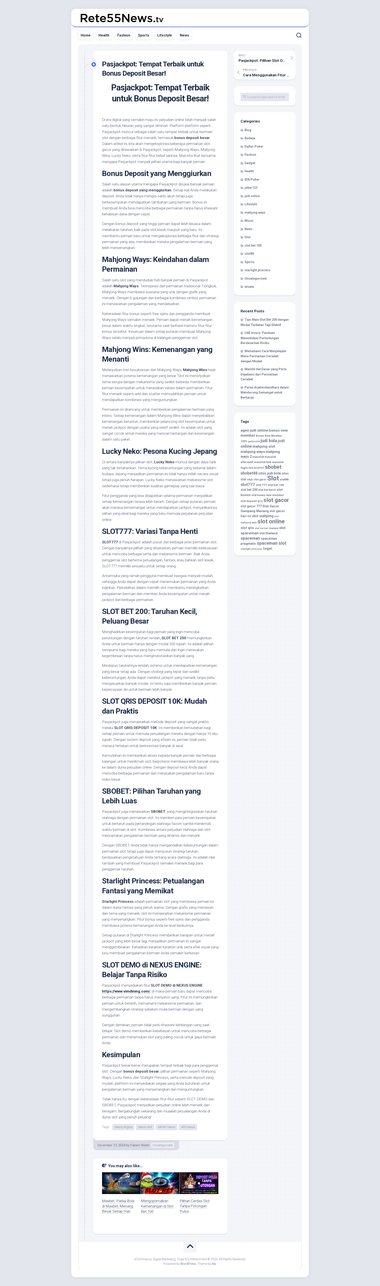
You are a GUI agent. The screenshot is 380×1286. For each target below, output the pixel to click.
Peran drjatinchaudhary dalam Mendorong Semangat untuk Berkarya (265, 392)
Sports (143, 35)
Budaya (250, 138)
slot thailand (268, 533)
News (184, 35)
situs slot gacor (257, 479)
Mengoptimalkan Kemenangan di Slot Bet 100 (157, 1206)
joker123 (251, 187)
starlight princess (257, 270)
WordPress (188, 1264)
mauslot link (262, 462)
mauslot (258, 456)
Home (86, 35)
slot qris (247, 528)
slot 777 (261, 485)
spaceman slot (271, 543)
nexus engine (123, 1127)
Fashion (123, 35)
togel (267, 548)
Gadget (250, 163)
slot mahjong (263, 516)
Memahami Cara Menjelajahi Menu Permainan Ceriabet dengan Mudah (263, 356)
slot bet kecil (267, 489)
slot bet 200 (249, 489)
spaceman (250, 538)
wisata (249, 286)
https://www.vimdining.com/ (126, 991)
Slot (247, 237)
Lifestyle (164, 35)
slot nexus (188, 1127)
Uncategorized (163, 1145)
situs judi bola (269, 473)
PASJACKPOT (256, 468)
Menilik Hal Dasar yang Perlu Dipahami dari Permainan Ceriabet (264, 374)
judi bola (269, 440)
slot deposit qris (252, 501)
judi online (252, 196)
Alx (214, 1264)
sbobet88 (249, 473)
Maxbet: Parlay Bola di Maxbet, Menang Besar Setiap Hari (118, 1206)
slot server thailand (266, 528)
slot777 (248, 484)
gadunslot (254, 441)
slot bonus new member (267, 495)
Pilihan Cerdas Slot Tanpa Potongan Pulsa (195, 1206)
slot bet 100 (253, 245)
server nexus (166, 1127)
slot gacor (276, 500)
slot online (271, 521)
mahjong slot (263, 446)
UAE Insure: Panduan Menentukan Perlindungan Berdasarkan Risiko (260, 338)
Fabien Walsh (140, 1145)
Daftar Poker (254, 146)
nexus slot (145, 1127)
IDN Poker (252, 179)
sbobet (273, 467)
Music (249, 220)
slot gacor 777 (251, 506)
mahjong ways (255, 212)
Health (104, 35)
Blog (248, 130)
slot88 (249, 253)
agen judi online (254, 430)
